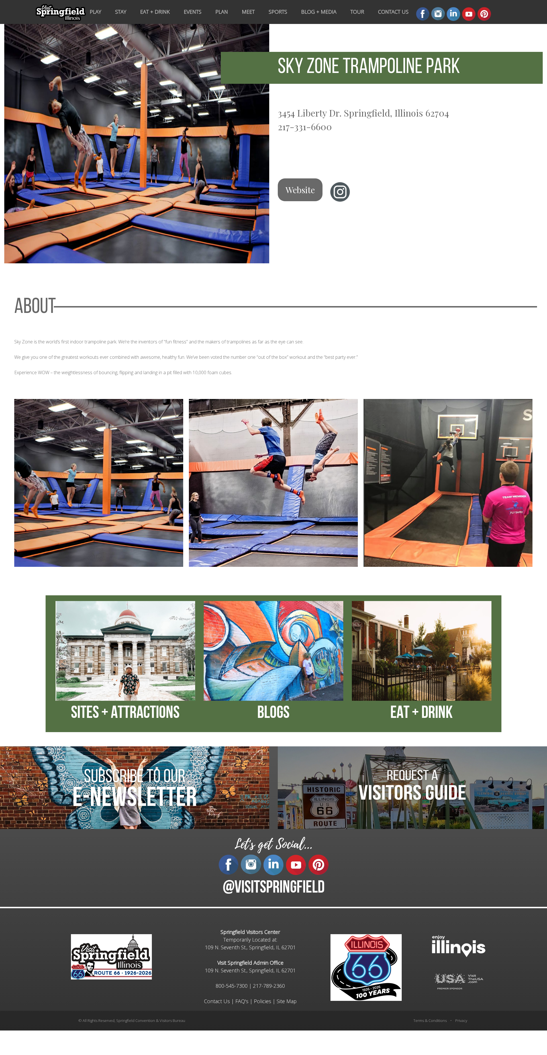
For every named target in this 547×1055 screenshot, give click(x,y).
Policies (262, 1001)
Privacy (461, 1020)
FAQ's (241, 1001)
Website (300, 189)
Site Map (287, 1001)
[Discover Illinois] (458, 981)
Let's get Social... (273, 844)
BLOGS (273, 713)
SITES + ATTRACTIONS (125, 713)
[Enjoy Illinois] (458, 945)
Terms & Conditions (430, 1020)
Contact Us (217, 1001)
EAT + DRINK (421, 713)
